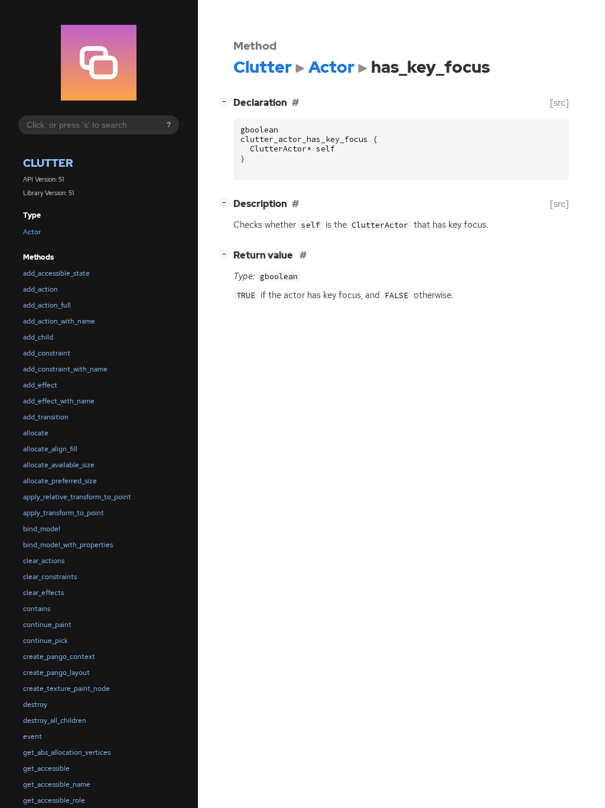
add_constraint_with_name (65, 369)
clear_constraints (50, 576)
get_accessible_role (54, 800)
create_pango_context (59, 656)
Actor (32, 232)
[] (226, 101)
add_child (38, 337)
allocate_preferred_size (60, 481)
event (32, 736)
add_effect (40, 385)
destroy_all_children (54, 720)
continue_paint (47, 624)
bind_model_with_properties (68, 545)
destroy (35, 704)
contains (36, 608)
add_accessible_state (56, 273)
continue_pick (45, 640)
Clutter (48, 163)
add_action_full (47, 305)
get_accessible (46, 768)
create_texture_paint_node (66, 688)
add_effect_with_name (59, 401)
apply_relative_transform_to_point (77, 497)
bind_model (41, 529)
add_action (40, 289)
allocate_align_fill (50, 449)
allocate (35, 433)
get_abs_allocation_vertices (66, 752)
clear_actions (43, 560)
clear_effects (43, 592)
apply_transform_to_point (63, 513)
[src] (559, 102)
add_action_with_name (59, 321)
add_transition (46, 417)
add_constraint (46, 353)
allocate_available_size (59, 465)
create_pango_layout (56, 672)
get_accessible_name (56, 784)
